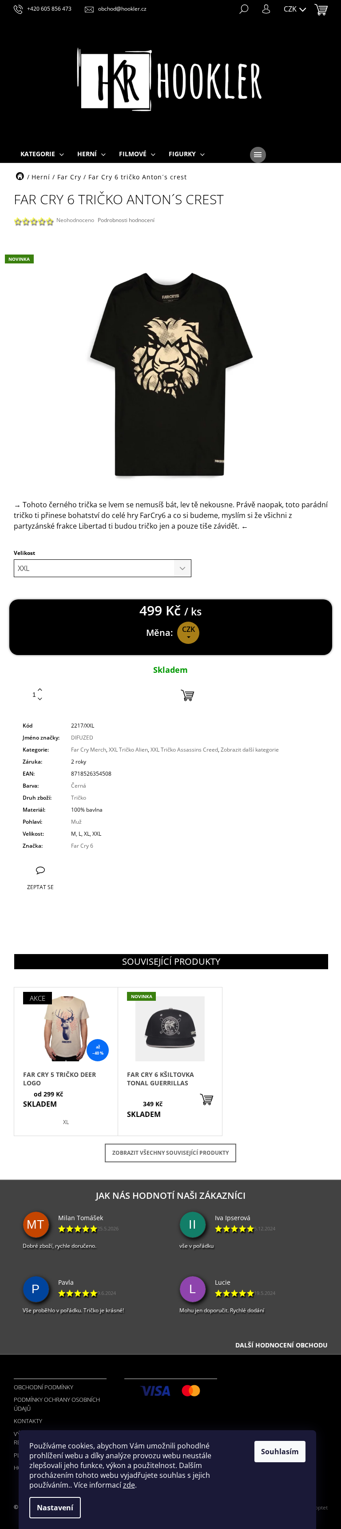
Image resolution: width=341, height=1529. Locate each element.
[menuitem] (42, 154)
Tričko (78, 797)
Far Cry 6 (82, 845)
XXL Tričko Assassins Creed (184, 749)
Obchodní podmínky (43, 1387)
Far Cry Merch (88, 749)
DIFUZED (82, 737)
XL (66, 1122)
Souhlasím (280, 1451)
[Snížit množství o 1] (40, 699)
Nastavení (55, 1508)
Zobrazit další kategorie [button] (250, 749)
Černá (78, 785)
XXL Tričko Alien (128, 749)
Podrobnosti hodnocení (126, 220)
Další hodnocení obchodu (281, 1345)
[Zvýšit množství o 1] (40, 690)
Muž (76, 821)
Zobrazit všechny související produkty (170, 1153)
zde (129, 1485)
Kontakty (28, 1421)
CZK (291, 9)
